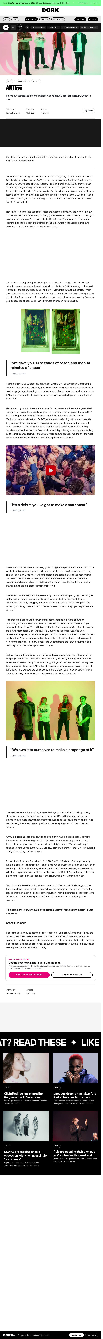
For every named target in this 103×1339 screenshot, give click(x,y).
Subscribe (76, 1335)
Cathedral (11, 419)
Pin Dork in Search (72, 975)
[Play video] (50, 470)
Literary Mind (47, 184)
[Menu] (95, 10)
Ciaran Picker (12, 113)
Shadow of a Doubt (44, 630)
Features (22, 81)
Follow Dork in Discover (29, 975)
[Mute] (33, 27)
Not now (91, 1335)
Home (9, 81)
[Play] (6, 27)
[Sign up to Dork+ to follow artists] (19, 113)
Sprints (43, 113)
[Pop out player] (27, 28)
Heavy (57, 415)
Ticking (31, 415)
